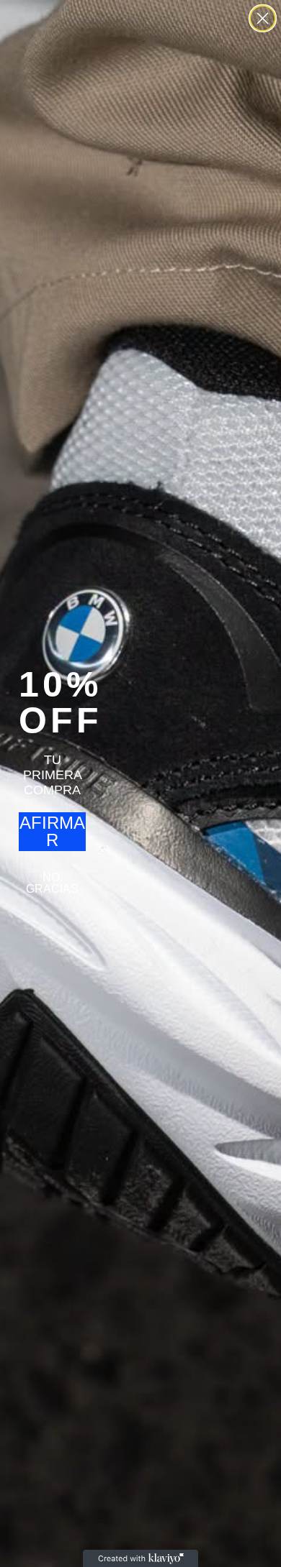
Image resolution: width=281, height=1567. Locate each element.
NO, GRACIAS (52, 883)
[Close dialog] (262, 18)
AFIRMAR (52, 831)
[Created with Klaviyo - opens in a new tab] (140, 1558)
